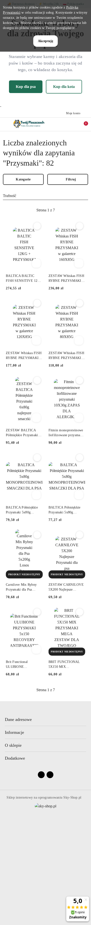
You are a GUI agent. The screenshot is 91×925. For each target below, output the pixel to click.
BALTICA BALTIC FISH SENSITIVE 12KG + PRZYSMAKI (24, 278)
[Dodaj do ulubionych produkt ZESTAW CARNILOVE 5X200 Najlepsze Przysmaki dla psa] (79, 534)
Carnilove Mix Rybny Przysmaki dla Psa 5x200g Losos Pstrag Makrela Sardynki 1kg (22, 587)
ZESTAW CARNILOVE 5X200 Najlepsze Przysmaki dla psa (66, 587)
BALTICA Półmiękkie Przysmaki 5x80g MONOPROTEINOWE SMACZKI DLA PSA (22, 510)
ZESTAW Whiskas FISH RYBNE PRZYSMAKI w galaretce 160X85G (67, 278)
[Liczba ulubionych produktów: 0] (72, 124)
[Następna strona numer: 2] (72, 210)
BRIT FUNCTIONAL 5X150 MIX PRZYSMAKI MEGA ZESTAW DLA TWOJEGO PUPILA (64, 664)
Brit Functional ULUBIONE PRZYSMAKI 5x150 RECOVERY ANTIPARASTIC (21, 664)
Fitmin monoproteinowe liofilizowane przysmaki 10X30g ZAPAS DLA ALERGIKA (66, 433)
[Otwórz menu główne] (5, 124)
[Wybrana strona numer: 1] (45, 210)
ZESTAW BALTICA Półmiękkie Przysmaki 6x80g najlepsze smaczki (23, 433)
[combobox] (45, 196)
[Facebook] (41, 774)
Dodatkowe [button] (15, 758)
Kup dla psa (26, 87)
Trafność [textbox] (9, 196)
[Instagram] (50, 774)
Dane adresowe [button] (18, 719)
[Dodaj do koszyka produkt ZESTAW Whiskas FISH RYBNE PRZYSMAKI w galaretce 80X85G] (78, 340)
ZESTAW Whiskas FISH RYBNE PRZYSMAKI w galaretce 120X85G (24, 355)
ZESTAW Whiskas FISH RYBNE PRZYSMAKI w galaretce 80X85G (67, 355)
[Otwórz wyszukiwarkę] (62, 124)
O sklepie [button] (13, 745)
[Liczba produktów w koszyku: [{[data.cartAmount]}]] (82, 124)
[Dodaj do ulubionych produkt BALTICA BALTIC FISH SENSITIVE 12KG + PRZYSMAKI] (37, 226)
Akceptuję (45, 41)
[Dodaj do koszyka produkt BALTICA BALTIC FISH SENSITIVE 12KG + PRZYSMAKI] (36, 263)
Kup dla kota (64, 87)
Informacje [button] (14, 732)
